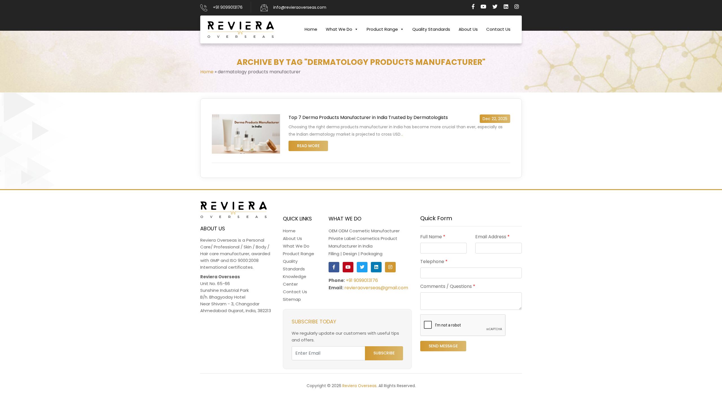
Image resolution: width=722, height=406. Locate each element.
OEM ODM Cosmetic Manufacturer (364, 231)
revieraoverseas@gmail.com (376, 287)
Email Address (492, 236)
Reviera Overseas (359, 386)
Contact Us (498, 29)
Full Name (432, 236)
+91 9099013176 (228, 7)
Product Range (382, 29)
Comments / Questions (447, 286)
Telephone (434, 261)
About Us (468, 29)
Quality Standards (431, 29)
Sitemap (292, 299)
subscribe (384, 353)
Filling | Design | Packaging (355, 254)
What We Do (339, 29)
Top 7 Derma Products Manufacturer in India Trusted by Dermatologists (368, 117)
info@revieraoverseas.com (299, 7)
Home (311, 29)
